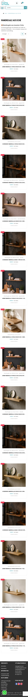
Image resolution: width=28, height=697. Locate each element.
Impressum (4, 687)
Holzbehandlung (5, 675)
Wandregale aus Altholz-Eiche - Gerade (14, 257)
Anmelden (3, 666)
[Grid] (22, 33)
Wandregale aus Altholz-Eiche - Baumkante (14, 180)
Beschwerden (4, 684)
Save (3, 39)
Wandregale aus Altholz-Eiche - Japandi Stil (14, 103)
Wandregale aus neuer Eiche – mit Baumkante (14, 218)
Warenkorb (3, 668)
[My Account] (16, 2)
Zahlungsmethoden (6, 681)
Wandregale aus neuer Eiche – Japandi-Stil (14, 64)
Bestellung (3, 682)
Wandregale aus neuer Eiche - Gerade (14, 412)
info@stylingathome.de (20, 668)
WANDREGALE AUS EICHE (14, 141)
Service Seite (4, 685)
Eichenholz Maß (5, 673)
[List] (25, 33)
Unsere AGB (4, 689)
